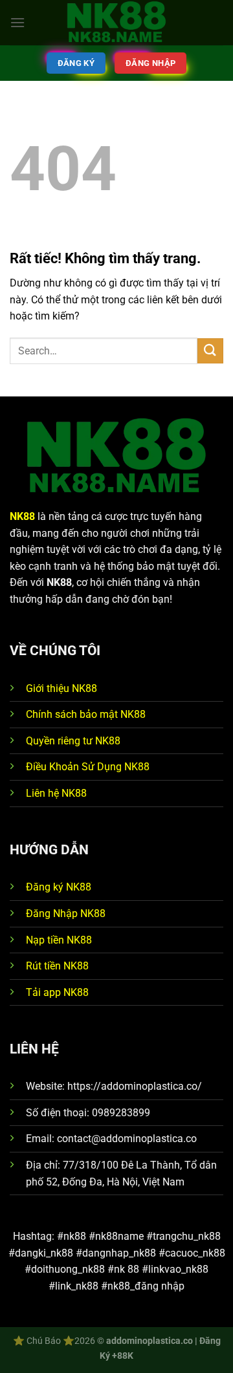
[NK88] (116, 22)
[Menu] (17, 22)
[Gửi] (210, 350)
